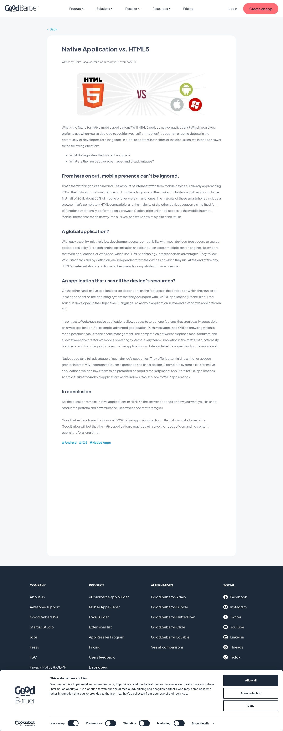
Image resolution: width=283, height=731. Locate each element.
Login (233, 9)
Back (53, 29)
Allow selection (251, 693)
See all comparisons (167, 647)
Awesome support (45, 607)
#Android (69, 442)
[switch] (110, 723)
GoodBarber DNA (44, 617)
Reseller (131, 9)
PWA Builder (99, 617)
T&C (33, 657)
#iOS (83, 442)
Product (75, 9)
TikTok (235, 657)
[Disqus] (141, 498)
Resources (160, 9)
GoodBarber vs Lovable (170, 637)
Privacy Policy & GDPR (48, 667)
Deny (250, 705)
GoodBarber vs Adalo (168, 597)
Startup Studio (42, 627)
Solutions (103, 9)
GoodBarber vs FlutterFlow (173, 617)
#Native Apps (100, 442)
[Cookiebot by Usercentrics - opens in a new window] (25, 723)
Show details (200, 723)
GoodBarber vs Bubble (169, 607)
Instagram (238, 607)
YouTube (237, 627)
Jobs (34, 637)
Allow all (251, 680)
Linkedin (237, 637)
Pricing (188, 9)
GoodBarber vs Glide (168, 627)
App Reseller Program (106, 637)
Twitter (235, 617)
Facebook (238, 597)
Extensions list (100, 627)
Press (34, 647)
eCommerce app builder (109, 597)
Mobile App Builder (104, 607)
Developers (98, 667)
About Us (37, 597)
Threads (236, 647)
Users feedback (102, 657)
